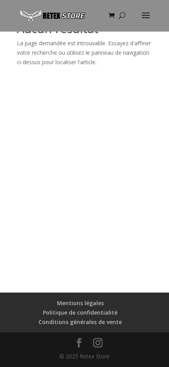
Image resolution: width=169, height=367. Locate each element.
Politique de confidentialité (80, 312)
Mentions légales (80, 303)
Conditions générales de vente (80, 322)
